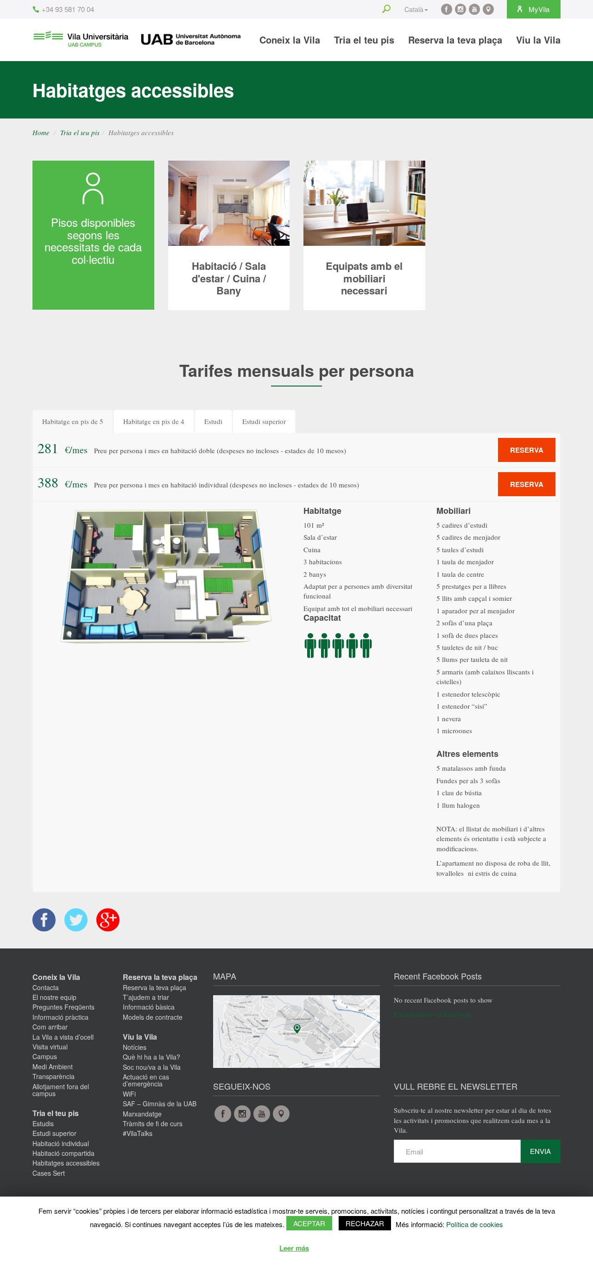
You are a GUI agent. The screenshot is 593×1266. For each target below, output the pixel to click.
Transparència (53, 1076)
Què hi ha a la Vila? (151, 1056)
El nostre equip (54, 997)
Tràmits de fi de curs (153, 1123)
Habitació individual (60, 1143)
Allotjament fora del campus (60, 1090)
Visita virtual (50, 1046)
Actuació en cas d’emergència (146, 1080)
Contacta (45, 987)
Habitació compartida (63, 1153)
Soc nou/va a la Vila (152, 1067)
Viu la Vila (538, 39)
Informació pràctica (60, 1017)
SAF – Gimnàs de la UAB (159, 1103)
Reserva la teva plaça (455, 39)
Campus (44, 1056)
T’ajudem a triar (146, 997)
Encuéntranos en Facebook (433, 1014)
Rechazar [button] (365, 1223)
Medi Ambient (52, 1066)
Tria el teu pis (364, 39)
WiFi (129, 1093)
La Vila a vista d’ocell (63, 1036)
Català (413, 9)
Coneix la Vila (289, 39)
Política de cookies (474, 1224)
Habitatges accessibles (66, 1162)
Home (41, 132)
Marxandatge (142, 1113)
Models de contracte (153, 1017)
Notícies (134, 1047)
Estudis (43, 1123)
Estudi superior (54, 1133)
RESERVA (526, 450)
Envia (540, 1151)
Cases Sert (48, 1173)
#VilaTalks (137, 1133)
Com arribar (50, 1026)
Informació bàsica (149, 1006)
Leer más (294, 1248)
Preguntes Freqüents (63, 1006)
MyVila (538, 9)
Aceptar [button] (309, 1223)
